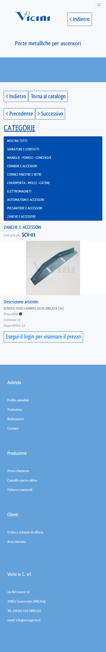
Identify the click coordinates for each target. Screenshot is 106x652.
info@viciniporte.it (28, 620)
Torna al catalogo (48, 96)
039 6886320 (32, 610)
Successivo (51, 113)
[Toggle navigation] (98, 4)
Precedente (20, 113)
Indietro (81, 19)
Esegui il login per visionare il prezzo (43, 336)
